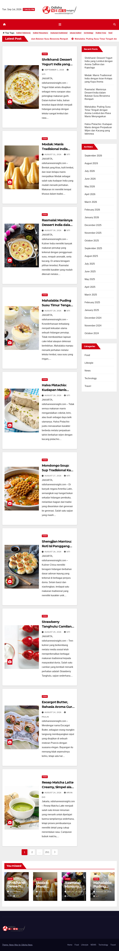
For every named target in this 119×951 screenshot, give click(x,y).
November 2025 (93, 233)
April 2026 (90, 194)
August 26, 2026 (53, 552)
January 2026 (92, 217)
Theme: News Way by (11, 945)
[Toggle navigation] (60, 24)
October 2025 (92, 240)
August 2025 (91, 256)
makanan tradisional (59, 33)
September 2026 (93, 155)
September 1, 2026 (55, 70)
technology (88, 33)
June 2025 (90, 271)
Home (69, 945)
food (110, 33)
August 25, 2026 (53, 632)
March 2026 (91, 202)
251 (47, 852)
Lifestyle (89, 363)
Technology (91, 378)
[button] (114, 24)
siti (68, 154)
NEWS (93, 945)
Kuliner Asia (101, 33)
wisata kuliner (75, 33)
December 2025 (93, 225)
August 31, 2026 (53, 154)
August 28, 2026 (53, 395)
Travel (88, 386)
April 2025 (90, 287)
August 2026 (91, 163)
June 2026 (90, 179)
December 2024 (93, 318)
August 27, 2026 (53, 476)
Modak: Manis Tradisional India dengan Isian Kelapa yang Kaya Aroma (98, 78)
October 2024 (92, 333)
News (88, 370)
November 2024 (93, 325)
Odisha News (27, 945)
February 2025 (92, 302)
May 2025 (90, 279)
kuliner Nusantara (40, 33)
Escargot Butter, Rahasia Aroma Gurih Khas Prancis (58, 706)
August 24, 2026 (53, 712)
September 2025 (93, 248)
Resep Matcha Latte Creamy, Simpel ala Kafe (57, 787)
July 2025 (90, 264)
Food (45, 54)
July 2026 (90, 171)
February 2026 (92, 209)
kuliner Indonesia (23, 33)
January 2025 (92, 310)
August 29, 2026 (53, 311)
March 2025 (91, 294)
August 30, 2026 (53, 230)
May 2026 (90, 186)
